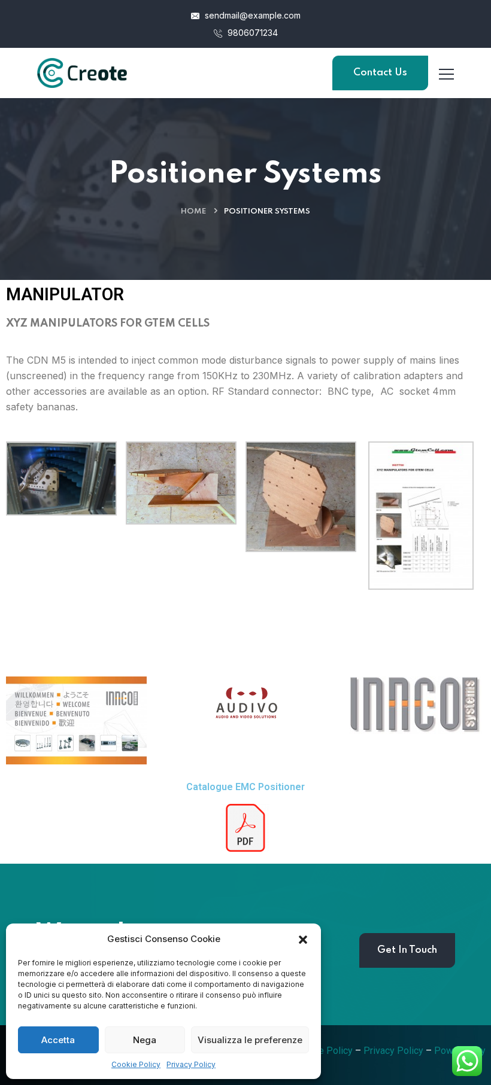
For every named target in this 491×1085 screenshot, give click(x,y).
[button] (303, 939)
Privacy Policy (191, 1064)
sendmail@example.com (251, 15)
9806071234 (251, 33)
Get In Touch (407, 950)
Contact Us (380, 73)
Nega (144, 1040)
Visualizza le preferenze (250, 1040)
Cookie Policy (135, 1064)
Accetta (58, 1040)
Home (193, 211)
